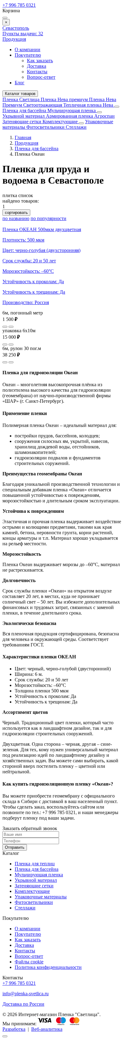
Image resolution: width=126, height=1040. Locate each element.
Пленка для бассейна (24, 110)
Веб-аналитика (46, 1029)
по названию (15, 218)
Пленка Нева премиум (65, 99)
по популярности (48, 218)
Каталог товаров (20, 93)
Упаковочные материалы (41, 896)
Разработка (13, 1029)
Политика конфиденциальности (48, 967)
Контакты (37, 71)
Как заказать (40, 60)
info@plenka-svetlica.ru (25, 993)
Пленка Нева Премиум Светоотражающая (59, 102)
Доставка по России (23, 1004)
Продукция (14, 39)
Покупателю (28, 55)
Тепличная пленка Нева (88, 105)
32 (22, 33)
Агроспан (104, 116)
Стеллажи (76, 127)
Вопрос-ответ (41, 77)
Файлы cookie (29, 961)
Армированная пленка (70, 116)
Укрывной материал (24, 116)
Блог (19, 82)
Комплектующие (61, 121)
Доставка (36, 66)
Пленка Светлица (21, 99)
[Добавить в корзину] (11, 327)
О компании (27, 49)
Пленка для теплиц (35, 863)
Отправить (14, 847)
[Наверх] (4, 1036)
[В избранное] (4, 327)
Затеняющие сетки (22, 121)
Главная (23, 137)
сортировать (16, 212)
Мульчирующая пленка (72, 110)
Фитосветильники (46, 127)
